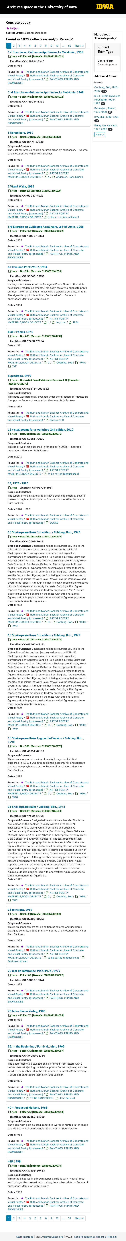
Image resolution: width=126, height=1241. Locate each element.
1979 (15, 728)
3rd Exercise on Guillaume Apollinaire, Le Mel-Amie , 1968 (46, 227)
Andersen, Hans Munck (69, 176)
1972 (15, 900)
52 (69, 45)
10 (57, 45)
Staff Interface (24, 1236)
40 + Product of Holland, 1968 (27, 1108)
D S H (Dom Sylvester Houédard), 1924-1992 (107, 99)
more (98, 134)
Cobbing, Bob (64, 362)
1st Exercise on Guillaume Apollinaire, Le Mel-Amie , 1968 (45, 52)
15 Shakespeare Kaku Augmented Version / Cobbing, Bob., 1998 (46, 740)
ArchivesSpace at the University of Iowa (42, 7)
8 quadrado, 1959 (19, 376)
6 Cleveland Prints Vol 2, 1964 (27, 267)
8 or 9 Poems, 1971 (20, 332)
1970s (82, 362)
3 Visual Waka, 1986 (21, 186)
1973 (15, 625)
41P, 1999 (14, 1161)
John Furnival (67, 1098)
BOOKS (54, 522)
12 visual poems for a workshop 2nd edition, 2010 (40, 430)
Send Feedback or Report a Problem (95, 1236)
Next (79, 45)
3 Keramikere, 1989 (20, 133)
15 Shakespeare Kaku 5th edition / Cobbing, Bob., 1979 (44, 635)
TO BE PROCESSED (41, 1098)
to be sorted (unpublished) (63, 217)
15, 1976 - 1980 (18, 483)
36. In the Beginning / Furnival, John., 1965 (36, 1046)
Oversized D (57, 420)
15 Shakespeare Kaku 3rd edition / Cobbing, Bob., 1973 (44, 532)
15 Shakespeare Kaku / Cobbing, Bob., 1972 (36, 807)
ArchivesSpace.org (52, 1236)
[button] (105, 49)
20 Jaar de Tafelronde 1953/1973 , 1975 (34, 971)
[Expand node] (123, 15)
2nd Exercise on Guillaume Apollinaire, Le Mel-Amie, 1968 (46, 92)
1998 (15, 797)
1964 (76, 322)
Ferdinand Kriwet (17, 961)
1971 (14, 366)
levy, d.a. (61, 322)
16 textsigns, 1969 (20, 910)
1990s (82, 793)
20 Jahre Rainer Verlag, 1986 (26, 1011)
